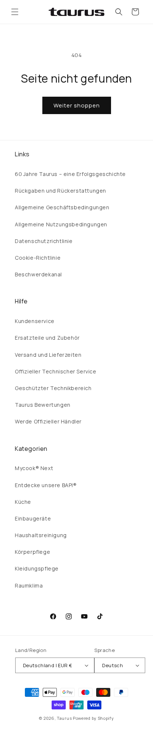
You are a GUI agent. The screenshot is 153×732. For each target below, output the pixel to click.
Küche (23, 501)
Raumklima (29, 585)
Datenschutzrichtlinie (44, 240)
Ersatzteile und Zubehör (47, 337)
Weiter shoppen (76, 105)
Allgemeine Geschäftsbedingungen (62, 207)
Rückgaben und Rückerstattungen (60, 190)
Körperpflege (32, 551)
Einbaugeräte (33, 518)
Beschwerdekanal (38, 274)
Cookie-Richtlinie (38, 257)
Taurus (64, 718)
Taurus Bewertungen (43, 404)
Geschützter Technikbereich (53, 388)
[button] (15, 12)
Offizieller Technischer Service (56, 371)
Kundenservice (35, 321)
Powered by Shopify (93, 718)
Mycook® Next (34, 468)
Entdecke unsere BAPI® (46, 485)
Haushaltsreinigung (41, 535)
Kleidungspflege (37, 568)
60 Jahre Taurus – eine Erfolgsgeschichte (70, 173)
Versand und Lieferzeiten (48, 354)
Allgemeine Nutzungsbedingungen (61, 224)
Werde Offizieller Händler (48, 421)
